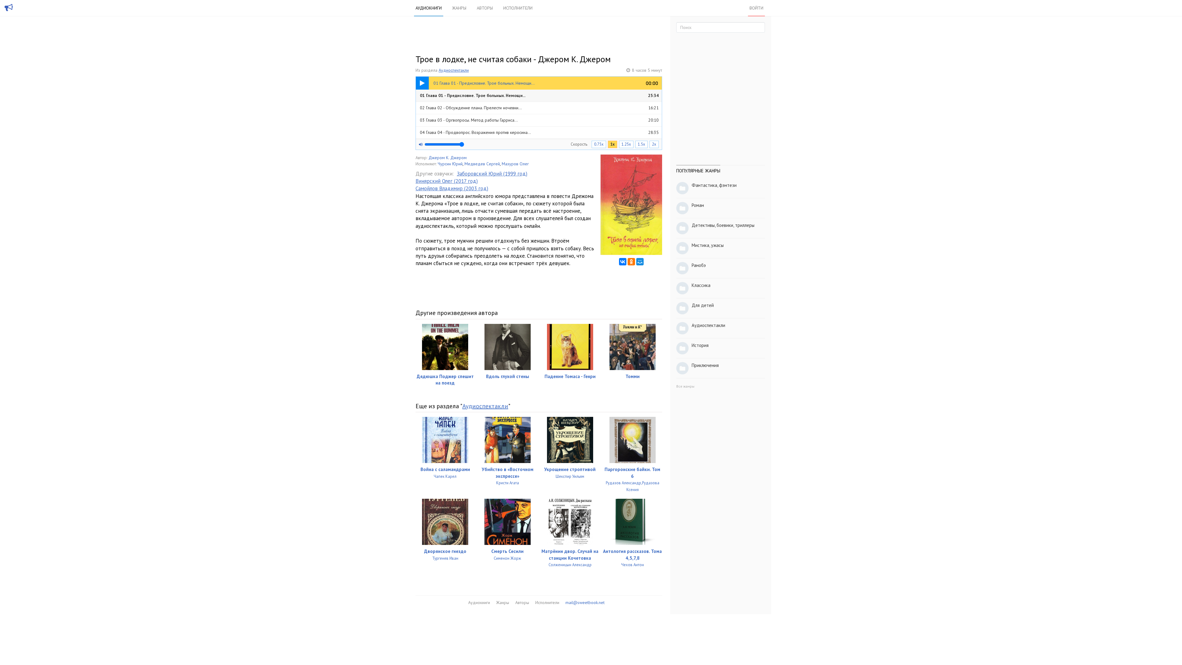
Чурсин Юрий (450, 164)
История (700, 345)
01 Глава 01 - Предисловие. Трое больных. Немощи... (539, 95)
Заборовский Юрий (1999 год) (492, 173)
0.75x (599, 144)
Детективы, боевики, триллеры (723, 225)
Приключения (705, 365)
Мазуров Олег (515, 164)
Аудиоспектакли (454, 70)
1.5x (641, 144)
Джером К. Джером (447, 157)
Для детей (703, 305)
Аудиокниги (429, 8)
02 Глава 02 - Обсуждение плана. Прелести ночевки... (539, 108)
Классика (701, 285)
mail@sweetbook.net (585, 602)
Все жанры (685, 386)
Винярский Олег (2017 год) (447, 181)
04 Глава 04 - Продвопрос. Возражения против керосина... (539, 132)
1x (612, 144)
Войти (756, 8)
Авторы (485, 8)
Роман (698, 205)
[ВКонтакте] (622, 261)
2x (654, 144)
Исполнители (518, 8)
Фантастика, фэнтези (714, 185)
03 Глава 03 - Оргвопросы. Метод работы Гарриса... (539, 120)
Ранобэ (699, 265)
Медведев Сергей (482, 164)
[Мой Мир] (640, 261)
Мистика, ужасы (708, 245)
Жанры (459, 8)
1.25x (626, 144)
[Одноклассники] (631, 261)
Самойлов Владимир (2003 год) (452, 188)
